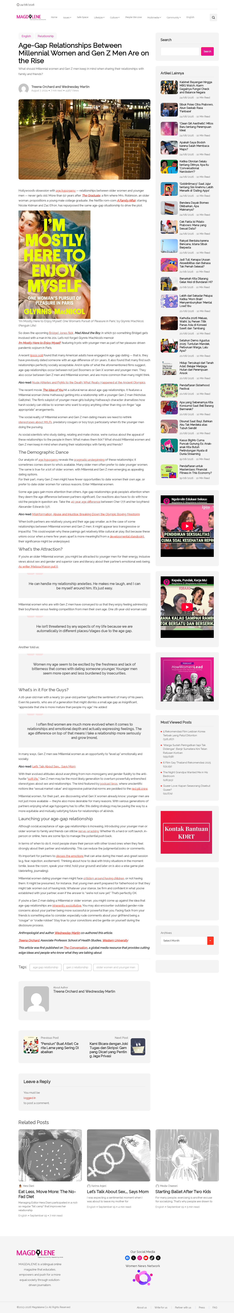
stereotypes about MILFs (35, 422)
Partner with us (183, 1307)
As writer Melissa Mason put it (38, 566)
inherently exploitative (66, 905)
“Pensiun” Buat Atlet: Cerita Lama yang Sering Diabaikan (60, 1048)
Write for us (161, 1307)
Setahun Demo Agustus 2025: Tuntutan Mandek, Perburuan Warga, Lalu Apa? (195, 345)
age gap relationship (45, 967)
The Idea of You (53, 390)
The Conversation (75, 947)
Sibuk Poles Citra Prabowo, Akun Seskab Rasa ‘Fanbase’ (196, 108)
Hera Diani (28, 1186)
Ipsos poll (36, 355)
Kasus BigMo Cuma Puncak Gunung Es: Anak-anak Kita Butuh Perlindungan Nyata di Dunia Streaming (196, 447)
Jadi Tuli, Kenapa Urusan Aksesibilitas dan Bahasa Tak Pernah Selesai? (195, 263)
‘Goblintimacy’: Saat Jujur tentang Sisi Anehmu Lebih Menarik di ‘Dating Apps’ (196, 187)
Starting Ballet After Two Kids (183, 1191)
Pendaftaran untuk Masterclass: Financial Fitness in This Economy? (196, 469)
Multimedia (153, 17)
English (190, 17)
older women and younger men (115, 967)
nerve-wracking (88, 831)
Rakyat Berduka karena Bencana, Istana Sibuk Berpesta (194, 244)
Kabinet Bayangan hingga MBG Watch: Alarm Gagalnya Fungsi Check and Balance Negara (196, 87)
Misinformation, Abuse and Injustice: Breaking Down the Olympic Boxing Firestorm (86, 514)
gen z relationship (77, 967)
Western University (115, 940)
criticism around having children (103, 878)
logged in (30, 1098)
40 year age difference (85, 501)
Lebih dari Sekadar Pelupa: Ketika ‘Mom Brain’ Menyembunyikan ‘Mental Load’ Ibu (196, 301)
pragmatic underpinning (89, 459)
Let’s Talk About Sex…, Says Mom (54, 766)
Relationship (46, 36)
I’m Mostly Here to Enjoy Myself (39, 342)
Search (166, 40)
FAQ (215, 1307)
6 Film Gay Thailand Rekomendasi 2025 (187, 762)
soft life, (33, 778)
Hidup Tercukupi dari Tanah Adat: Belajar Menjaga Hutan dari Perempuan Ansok (197, 368)
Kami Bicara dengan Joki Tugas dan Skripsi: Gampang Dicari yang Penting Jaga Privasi (109, 1050)
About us (142, 1307)
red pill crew (140, 788)
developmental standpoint (127, 536)
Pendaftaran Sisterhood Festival (195, 387)
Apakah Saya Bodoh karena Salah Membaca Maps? (194, 146)
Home (54, 17)
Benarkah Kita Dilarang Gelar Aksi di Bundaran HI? (196, 280)
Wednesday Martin (67, 933)
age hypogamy (66, 190)
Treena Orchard (29, 940)
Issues (66, 17)
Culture (114, 17)
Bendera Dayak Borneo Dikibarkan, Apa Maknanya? (194, 206)
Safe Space (82, 17)
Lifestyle (98, 17)
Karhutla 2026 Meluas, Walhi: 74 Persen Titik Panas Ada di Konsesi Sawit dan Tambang (194, 323)
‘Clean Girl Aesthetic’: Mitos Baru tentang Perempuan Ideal (196, 127)
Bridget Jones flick (61, 333)
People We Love (133, 17)
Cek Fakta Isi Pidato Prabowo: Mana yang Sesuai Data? (193, 225)
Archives (166, 933)
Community (173, 17)
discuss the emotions (70, 856)
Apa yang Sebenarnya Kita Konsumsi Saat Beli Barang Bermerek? (197, 406)
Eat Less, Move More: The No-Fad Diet (47, 1194)
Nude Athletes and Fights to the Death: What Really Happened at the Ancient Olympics (88, 382)
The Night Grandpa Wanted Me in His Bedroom (185, 774)
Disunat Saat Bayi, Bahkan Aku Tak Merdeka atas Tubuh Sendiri (196, 425)
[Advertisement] (187, 893)
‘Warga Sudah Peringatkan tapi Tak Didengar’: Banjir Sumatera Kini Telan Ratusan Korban (185, 749)
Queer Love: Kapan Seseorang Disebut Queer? (186, 787)
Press (202, 1307)
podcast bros (109, 783)
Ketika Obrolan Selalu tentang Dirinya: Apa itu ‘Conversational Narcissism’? (194, 166)
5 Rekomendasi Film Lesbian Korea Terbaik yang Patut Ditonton (184, 733)
